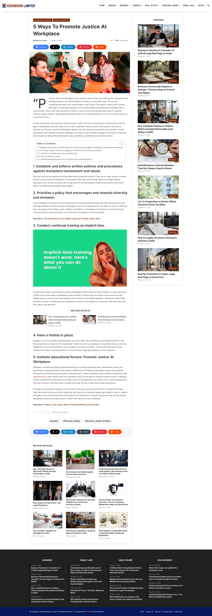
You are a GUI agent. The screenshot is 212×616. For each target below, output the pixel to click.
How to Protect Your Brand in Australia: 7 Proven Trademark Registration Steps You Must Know (113, 502)
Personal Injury (170, 5)
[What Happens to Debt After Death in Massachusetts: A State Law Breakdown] (113, 520)
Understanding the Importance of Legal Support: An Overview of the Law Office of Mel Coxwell (113, 471)
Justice (54, 421)
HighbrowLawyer (41, 40)
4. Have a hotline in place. (49, 156)
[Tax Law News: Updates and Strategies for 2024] (47, 520)
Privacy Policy (168, 612)
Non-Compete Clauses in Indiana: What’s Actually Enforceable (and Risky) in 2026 (63, 320)
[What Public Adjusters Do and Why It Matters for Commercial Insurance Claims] (80, 489)
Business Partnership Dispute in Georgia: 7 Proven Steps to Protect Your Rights (156, 89)
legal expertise (39, 376)
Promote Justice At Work (98, 421)
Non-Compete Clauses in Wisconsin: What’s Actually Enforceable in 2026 (44, 471)
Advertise (178, 612)
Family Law (188, 5)
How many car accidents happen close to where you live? (79, 473)
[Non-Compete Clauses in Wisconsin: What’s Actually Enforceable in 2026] (47, 458)
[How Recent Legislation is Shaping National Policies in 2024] (80, 520)
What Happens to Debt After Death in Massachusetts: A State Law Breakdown (113, 533)
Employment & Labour (42, 20)
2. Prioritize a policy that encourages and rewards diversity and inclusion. (70, 150)
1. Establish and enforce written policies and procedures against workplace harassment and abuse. (80, 147)
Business (124, 5)
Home (102, 5)
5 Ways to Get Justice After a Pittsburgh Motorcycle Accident (71, 405)
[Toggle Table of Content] (120, 144)
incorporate (103, 301)
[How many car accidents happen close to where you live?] (80, 460)
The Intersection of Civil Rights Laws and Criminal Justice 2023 (72, 218)
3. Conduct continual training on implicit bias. (58, 153)
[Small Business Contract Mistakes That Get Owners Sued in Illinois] (89, 319)
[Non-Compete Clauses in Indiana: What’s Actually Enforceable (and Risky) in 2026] (40, 319)
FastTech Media (97, 612)
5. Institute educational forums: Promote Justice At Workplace (65, 159)
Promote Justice (72, 421)
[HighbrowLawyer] (18, 5)
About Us (149, 612)
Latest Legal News (61, 20)
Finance (136, 5)
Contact (158, 612)
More (200, 5)
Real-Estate (151, 5)
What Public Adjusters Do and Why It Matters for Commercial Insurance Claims (80, 502)
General (112, 5)
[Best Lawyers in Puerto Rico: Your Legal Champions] (47, 490)
